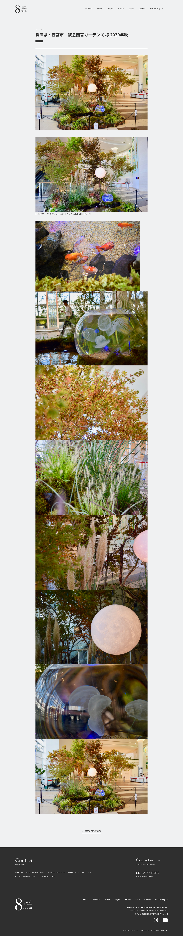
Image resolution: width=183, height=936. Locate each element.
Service (121, 9)
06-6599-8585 (147, 873)
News (131, 9)
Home (85, 899)
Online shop (155, 9)
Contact (142, 9)
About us (88, 9)
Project (110, 9)
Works (100, 9)
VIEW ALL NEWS (93, 832)
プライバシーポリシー (130, 930)
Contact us (144, 861)
